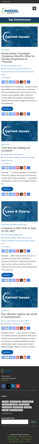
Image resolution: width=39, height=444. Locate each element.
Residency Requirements (8, 241)
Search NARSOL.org (7, 418)
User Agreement (26, 439)
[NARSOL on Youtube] (18, 386)
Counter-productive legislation (11, 157)
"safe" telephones (27, 401)
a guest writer (17, 66)
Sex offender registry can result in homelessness (19, 315)
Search (33, 422)
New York (24, 238)
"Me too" (5, 401)
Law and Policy (16, 324)
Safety (3, 75)
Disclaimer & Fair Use (25, 437)
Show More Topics (7, 413)
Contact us (4, 380)
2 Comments (6, 163)
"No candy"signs (15, 401)
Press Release (5, 50)
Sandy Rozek (19, 154)
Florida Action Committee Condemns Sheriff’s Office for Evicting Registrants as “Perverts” (18, 57)
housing (3, 72)
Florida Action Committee (15, 69)
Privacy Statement (13, 439)
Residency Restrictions (27, 72)
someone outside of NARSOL (21, 321)
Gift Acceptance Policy (16, 441)
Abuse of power (18, 407)
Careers (27, 441)
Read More (6, 109)
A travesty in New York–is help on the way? (18, 229)
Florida (5, 69)
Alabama (5, 410)
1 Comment (26, 324)
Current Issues (5, 144)
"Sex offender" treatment (10, 404)
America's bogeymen (16, 410)
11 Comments (7, 77)
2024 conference (24, 404)
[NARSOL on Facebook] (3, 386)
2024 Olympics (7, 407)
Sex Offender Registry (22, 241)
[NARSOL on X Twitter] (8, 386)
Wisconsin (10, 160)
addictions (28, 407)
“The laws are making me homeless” (15, 149)
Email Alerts (14, 224)
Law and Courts (22, 224)
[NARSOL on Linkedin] (13, 386)
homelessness (27, 69)
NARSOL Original (16, 238)
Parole (30, 238)
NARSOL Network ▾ (6, 1)
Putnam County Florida (13, 72)
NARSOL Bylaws (12, 437)
